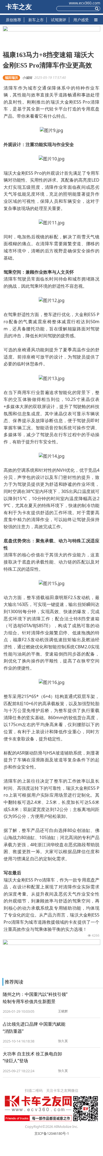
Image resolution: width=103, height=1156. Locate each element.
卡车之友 (18, 6)
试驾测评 (58, 19)
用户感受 (81, 19)
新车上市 (36, 19)
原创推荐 (13, 19)
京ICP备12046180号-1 (51, 1133)
